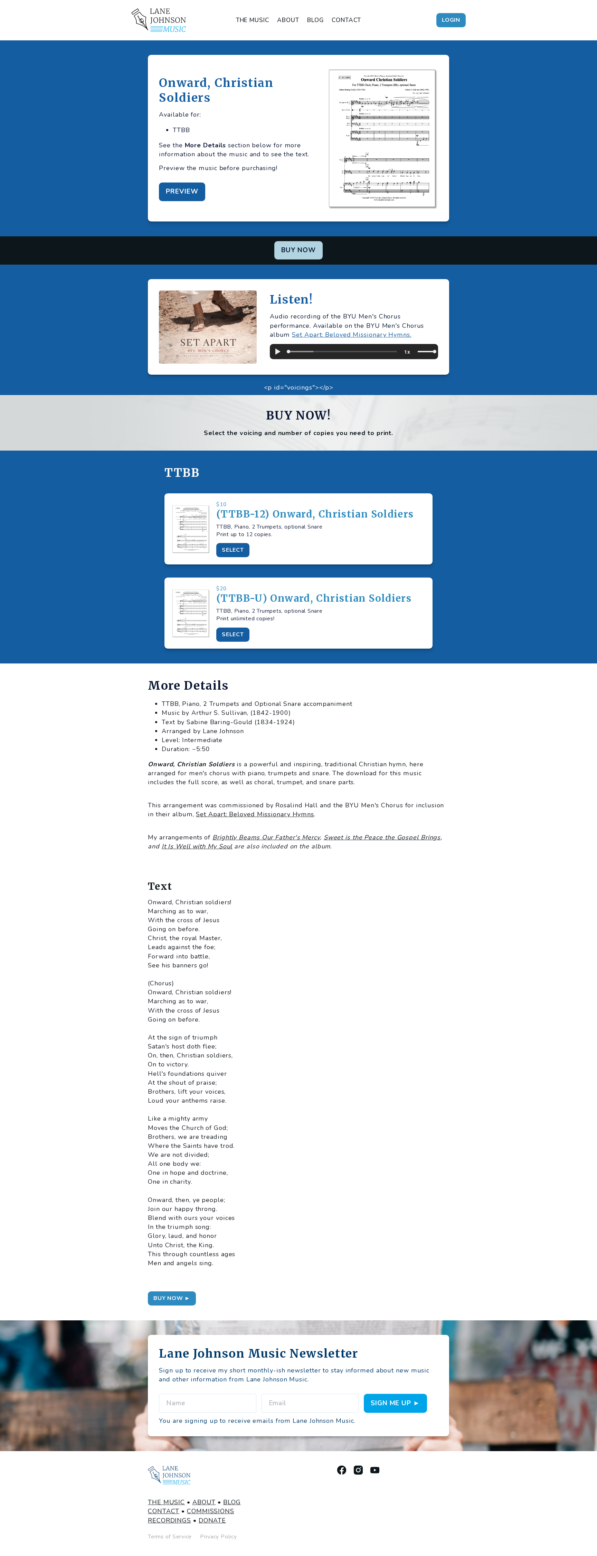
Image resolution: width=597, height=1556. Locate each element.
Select (233, 550)
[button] (277, 351)
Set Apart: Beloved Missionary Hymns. (351, 335)
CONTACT (346, 20)
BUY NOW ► (171, 1298)
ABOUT (288, 20)
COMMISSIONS (210, 1511)
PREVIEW (182, 191)
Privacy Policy (218, 1536)
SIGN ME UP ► (395, 1403)
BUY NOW (298, 250)
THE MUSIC (252, 20)
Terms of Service (170, 1536)
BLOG (315, 20)
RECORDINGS (169, 1520)
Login (451, 20)
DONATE (212, 1520)
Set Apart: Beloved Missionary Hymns (255, 814)
